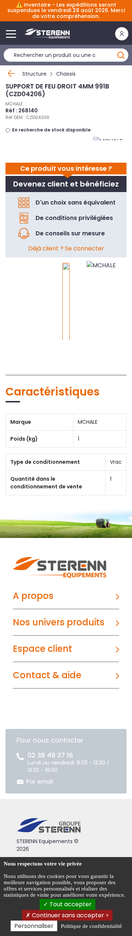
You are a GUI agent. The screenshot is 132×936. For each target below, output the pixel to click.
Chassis (66, 73)
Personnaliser (34, 926)
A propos (33, 596)
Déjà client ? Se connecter (66, 248)
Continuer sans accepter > (69, 915)
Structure (34, 73)
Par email (39, 781)
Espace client (42, 649)
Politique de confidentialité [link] (91, 926)
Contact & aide (47, 675)
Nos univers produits (58, 622)
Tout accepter (70, 904)
